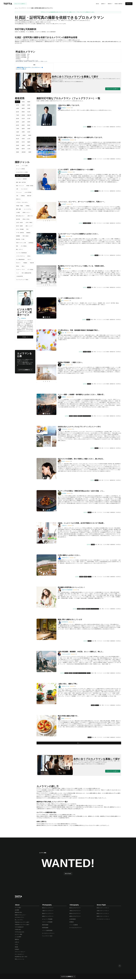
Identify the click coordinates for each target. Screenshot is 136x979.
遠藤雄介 (64, 397)
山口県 (28, 138)
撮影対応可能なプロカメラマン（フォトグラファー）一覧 (30, 67)
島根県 (29, 135)
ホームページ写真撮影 (47, 919)
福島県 (23, 108)
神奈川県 (29, 115)
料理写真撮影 (45, 927)
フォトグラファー (22, 8)
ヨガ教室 (18, 212)
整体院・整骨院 (29, 185)
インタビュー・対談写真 (21, 178)
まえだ (63, 461)
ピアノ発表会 (30, 269)
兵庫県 (23, 131)
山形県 (17, 108)
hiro (63, 300)
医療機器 (18, 236)
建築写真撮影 (45, 924)
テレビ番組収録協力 (20, 259)
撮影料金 (17, 939)
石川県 (28, 118)
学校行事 (32, 262)
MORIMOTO (65, 622)
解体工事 (29, 195)
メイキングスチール (20, 256)
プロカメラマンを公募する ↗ (20, 3)
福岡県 (23, 145)
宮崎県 (17, 152)
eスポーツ (18, 262)
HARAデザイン (65, 557)
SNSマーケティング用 (21, 242)
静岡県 (23, 125)
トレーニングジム (27, 209)
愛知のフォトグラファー (47, 913)
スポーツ (29, 259)
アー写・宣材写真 (20, 232)
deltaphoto (23, 318)
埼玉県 (28, 111)
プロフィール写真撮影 (47, 922)
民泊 (27, 229)
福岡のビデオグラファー (75, 916)
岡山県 (17, 138)
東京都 (23, 115)
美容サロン (18, 199)
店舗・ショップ (29, 225)
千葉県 (17, 115)
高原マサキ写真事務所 (67, 589)
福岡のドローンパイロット (103, 916)
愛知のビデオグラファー (75, 913)
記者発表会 (31, 242)
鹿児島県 (24, 152)
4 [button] (49, 124)
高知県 (17, 145)
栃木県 (17, 111)
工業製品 (27, 205)
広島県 (23, 138)
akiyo (63, 718)
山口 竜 (64, 332)
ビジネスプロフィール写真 (22, 172)
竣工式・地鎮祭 (19, 225)
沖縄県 (29, 152)
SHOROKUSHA (65, 139)
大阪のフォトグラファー (47, 910)
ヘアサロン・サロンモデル (22, 202)
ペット (17, 272)
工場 (17, 195)
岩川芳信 (64, 493)
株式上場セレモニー (20, 215)
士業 (17, 188)
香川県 (23, 141)
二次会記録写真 (19, 276)
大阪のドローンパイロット (103, 910)
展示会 (28, 256)
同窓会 (17, 266)
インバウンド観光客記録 (21, 252)
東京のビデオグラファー (75, 907)
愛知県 (28, 125)
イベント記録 (24, 165)
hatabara (64, 107)
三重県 (17, 128)
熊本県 (23, 148)
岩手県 (17, 105)
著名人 (23, 266)
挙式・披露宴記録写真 (26, 272)
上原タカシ (64, 525)
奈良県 (28, 131)
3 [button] (47, 124)
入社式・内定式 (19, 222)
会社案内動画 (72, 919)
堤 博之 (63, 236)
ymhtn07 (64, 204)
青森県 (28, 101)
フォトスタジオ (24, 188)
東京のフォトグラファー (47, 907)
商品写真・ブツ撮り (20, 239)
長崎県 (17, 148)
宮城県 (23, 105)
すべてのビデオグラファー (75, 927)
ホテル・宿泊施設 (20, 229)
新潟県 (17, 118)
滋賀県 (23, 128)
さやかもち (64, 429)
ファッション (19, 192)
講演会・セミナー (26, 212)
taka (63, 268)
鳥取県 (24, 135)
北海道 (23, 101)
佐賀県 (28, 145)
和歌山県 (18, 135)
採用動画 (71, 922)
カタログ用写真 (28, 192)
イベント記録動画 (73, 924)
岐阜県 (17, 125)
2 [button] (45, 124)
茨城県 (28, 108)
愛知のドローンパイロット (103, 913)
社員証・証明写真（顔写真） (22, 175)
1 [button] (43, 124)
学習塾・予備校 (19, 205)
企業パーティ (30, 215)
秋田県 (28, 105)
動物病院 (28, 232)
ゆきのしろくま (65, 686)
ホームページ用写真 (20, 168)
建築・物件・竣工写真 (21, 182)
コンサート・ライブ (20, 269)
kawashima (64, 172)
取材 (17, 246)
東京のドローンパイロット (103, 907)
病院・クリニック (20, 185)
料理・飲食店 (25, 236)
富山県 (23, 118)
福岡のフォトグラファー (47, 916)
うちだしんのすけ (66, 654)
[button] (103, 3)
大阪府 (17, 131)
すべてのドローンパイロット (103, 919)
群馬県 (23, 111)
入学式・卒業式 (29, 222)
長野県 (28, 121)
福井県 (17, 121)
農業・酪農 (18, 209)
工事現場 (23, 195)
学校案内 (25, 262)
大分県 (28, 148)
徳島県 (17, 141)
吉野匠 (63, 364)
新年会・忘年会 (26, 219)
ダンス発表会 (23, 246)
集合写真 (18, 219)
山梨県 (23, 121)
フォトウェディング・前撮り (22, 279)
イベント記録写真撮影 (47, 930)
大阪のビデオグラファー (75, 910)
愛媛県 (28, 141)
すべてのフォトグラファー (48, 933)
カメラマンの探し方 (21, 69)
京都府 (28, 128)
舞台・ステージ (19, 249)
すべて (17, 101)
